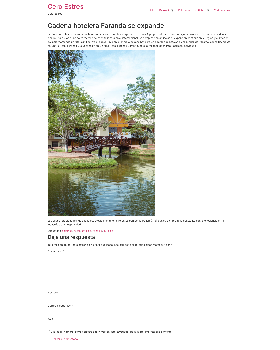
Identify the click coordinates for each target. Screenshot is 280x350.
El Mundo (184, 10)
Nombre (54, 292)
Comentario (56, 251)
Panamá (164, 10)
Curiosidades (222, 10)
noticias (86, 230)
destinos (67, 230)
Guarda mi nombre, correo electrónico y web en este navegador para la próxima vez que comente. (111, 331)
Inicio (151, 10)
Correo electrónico (60, 305)
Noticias (200, 10)
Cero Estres (65, 6)
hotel (77, 230)
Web (50, 318)
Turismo (108, 230)
